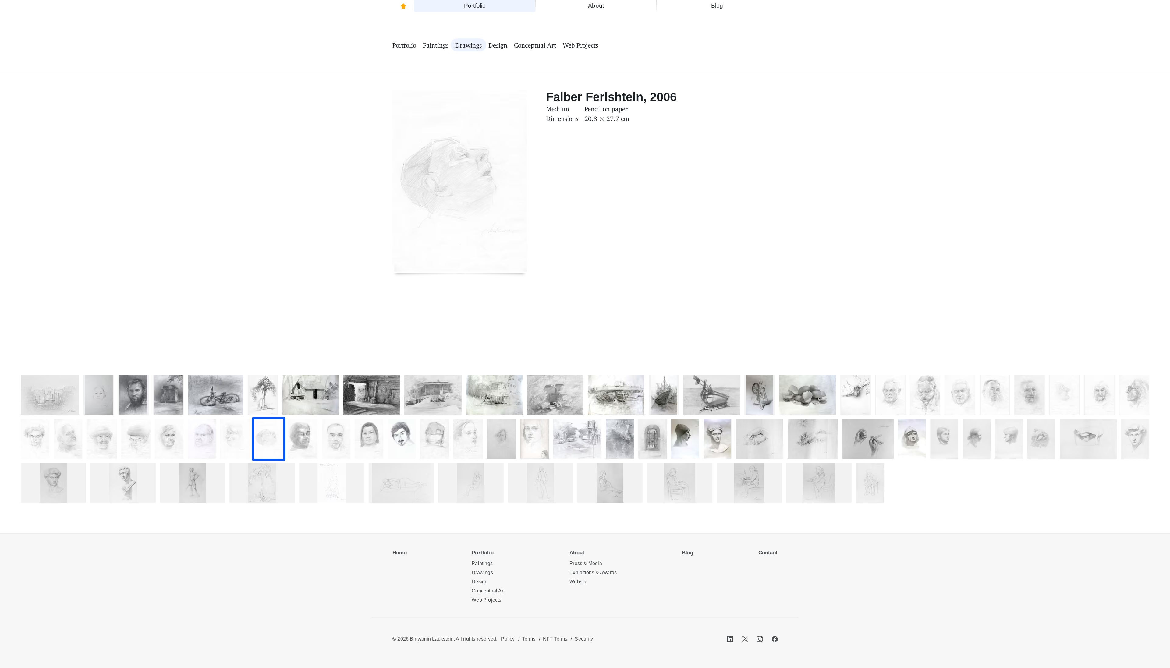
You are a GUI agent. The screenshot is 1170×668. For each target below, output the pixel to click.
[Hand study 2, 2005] (813, 439)
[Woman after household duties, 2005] (610, 483)
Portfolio (483, 553)
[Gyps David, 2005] (53, 483)
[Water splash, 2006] (620, 439)
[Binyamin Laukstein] (403, 6)
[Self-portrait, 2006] (133, 395)
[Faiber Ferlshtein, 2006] (268, 439)
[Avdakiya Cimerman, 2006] (202, 439)
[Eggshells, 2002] (807, 395)
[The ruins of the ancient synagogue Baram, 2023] (50, 395)
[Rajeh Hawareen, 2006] (995, 395)
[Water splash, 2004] (855, 395)
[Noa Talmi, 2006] (102, 439)
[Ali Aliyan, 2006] (336, 439)
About (576, 553)
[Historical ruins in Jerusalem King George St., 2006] (652, 439)
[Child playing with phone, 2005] (679, 483)
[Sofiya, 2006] (235, 439)
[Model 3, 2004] (1009, 439)
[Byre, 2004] (371, 395)
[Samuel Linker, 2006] (68, 439)
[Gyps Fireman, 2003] (912, 439)
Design (480, 581)
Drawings (482, 572)
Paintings (482, 563)
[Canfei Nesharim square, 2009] (577, 439)
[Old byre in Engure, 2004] (433, 395)
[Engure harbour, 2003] (664, 395)
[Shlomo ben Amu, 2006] (136, 439)
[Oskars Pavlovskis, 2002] (870, 483)
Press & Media (585, 563)
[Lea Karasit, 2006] (1134, 395)
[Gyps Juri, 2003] (122, 483)
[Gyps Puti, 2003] (1041, 439)
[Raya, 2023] (98, 395)
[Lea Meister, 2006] (534, 439)
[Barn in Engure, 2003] (310, 395)
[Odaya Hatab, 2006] (369, 439)
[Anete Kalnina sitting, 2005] (470, 483)
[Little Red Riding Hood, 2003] (685, 439)
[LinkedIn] (730, 639)
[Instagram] (760, 639)
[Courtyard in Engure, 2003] (494, 395)
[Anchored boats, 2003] (616, 395)
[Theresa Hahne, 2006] (468, 439)
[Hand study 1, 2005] (759, 439)
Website (578, 581)
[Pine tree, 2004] (263, 395)
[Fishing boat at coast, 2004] (711, 395)
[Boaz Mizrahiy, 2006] (302, 439)
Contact (768, 553)
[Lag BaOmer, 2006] (331, 483)
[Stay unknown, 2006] (434, 439)
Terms (529, 638)
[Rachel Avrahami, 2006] (1099, 395)
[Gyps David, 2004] (1135, 439)
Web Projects (486, 600)
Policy (508, 638)
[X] (745, 639)
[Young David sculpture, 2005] (192, 483)
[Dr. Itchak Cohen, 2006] (925, 395)
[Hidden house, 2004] (555, 395)
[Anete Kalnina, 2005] (401, 483)
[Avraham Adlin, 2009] (402, 439)
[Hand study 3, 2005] (868, 439)
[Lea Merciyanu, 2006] (1029, 395)
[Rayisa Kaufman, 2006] (35, 439)
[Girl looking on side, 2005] (818, 483)
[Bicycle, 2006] (215, 395)
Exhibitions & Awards (593, 572)
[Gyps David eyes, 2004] (1088, 439)
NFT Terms (555, 638)
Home (399, 553)
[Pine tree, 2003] (262, 483)
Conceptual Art (488, 590)
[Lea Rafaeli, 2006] (169, 439)
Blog (687, 553)
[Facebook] (775, 639)
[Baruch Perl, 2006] (890, 395)
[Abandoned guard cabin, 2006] (168, 395)
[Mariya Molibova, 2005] (540, 483)
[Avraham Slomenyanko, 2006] (1064, 395)
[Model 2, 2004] (944, 439)
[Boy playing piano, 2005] (749, 483)
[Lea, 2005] (501, 439)
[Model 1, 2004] (977, 439)
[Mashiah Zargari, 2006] (960, 395)
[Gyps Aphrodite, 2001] (718, 439)
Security (584, 638)
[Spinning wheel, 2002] (759, 395)
